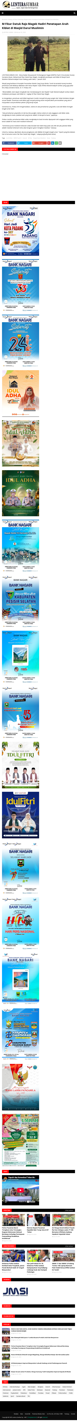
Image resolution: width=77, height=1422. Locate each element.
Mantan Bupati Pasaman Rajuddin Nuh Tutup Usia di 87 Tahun (38, 1230)
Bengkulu (40, 1387)
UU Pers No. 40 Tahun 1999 (54, 1414)
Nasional (47, 1390)
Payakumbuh (14, 1393)
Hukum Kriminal (67, 1387)
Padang (10, 19)
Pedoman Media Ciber (38, 1414)
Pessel (47, 1393)
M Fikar (30, 138)
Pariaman (62, 1390)
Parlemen (5, 1393)
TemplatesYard (32, 1417)
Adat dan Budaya (15, 1387)
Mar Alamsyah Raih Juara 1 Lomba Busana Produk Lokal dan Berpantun (34, 1337)
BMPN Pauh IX (17, 138)
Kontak (73, 1414)
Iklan (21, 1414)
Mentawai (40, 1390)
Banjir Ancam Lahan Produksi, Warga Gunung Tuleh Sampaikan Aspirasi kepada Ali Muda (41, 1372)
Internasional (6, 1390)
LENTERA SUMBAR (8, 32)
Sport (12, 1396)
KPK (24, 1390)
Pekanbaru (24, 1393)
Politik (70, 1393)
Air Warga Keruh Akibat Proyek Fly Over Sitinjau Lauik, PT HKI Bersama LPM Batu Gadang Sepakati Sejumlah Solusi (63, 1231)
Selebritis (5, 1396)
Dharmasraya (56, 1387)
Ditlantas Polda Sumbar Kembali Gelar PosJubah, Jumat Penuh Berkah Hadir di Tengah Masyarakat (13, 1267)
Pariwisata (70, 1390)
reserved (44, 1417)
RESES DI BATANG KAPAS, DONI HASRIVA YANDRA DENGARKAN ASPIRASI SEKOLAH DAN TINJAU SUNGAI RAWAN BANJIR (41, 1330)
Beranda (4, 19)
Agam (23, 1387)
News (48, 138)
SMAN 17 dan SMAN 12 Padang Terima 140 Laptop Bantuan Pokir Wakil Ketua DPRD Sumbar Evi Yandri (63, 1267)
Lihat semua (69, 1210)
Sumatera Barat (20, 1396)
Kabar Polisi (31, 1390)
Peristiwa (40, 1393)
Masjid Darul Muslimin (39, 138)
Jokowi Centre (17, 1390)
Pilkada (54, 1393)
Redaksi (16, 1414)
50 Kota (5, 1387)
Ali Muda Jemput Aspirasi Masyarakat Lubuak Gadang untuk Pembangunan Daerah (39, 1363)
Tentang (66, 1414)
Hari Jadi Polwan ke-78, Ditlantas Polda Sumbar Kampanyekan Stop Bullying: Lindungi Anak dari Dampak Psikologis (37, 1268)
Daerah (25, 138)
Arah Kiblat (9, 138)
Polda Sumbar (63, 1393)
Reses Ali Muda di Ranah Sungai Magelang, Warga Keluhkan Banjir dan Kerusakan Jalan (40, 1355)
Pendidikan (32, 1393)
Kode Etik (27, 1414)
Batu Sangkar (31, 1387)
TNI (29, 1396)
